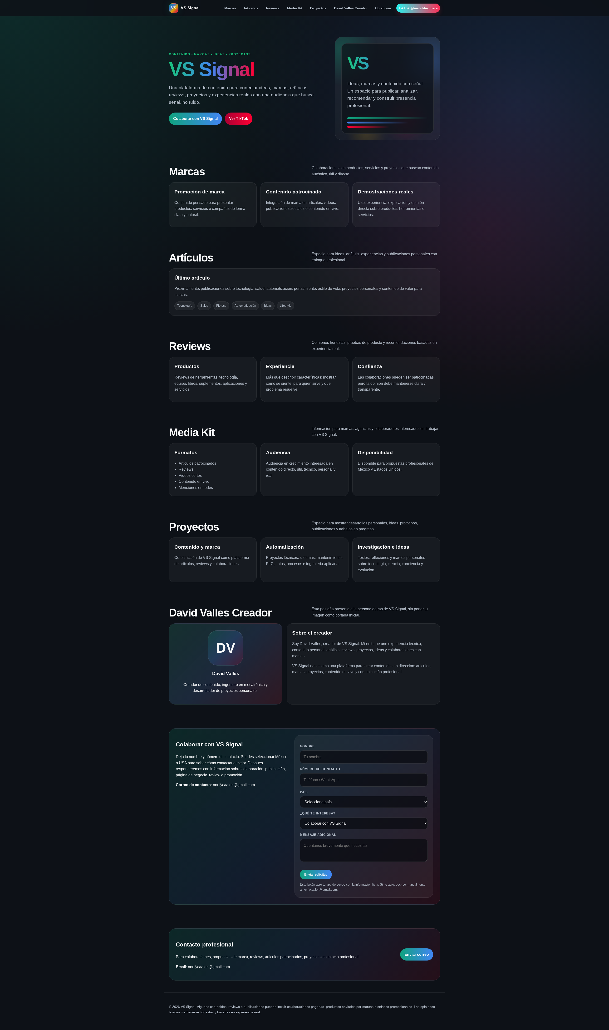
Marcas (230, 8)
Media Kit (294, 8)
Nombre (307, 746)
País (304, 792)
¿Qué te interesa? (317, 813)
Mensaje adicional (318, 835)
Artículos (251, 8)
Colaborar (383, 8)
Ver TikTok (238, 119)
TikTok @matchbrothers (418, 8)
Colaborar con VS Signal (195, 119)
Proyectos (318, 8)
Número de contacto (320, 769)
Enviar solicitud (316, 874)
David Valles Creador (351, 8)
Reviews (273, 8)
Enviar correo (416, 954)
